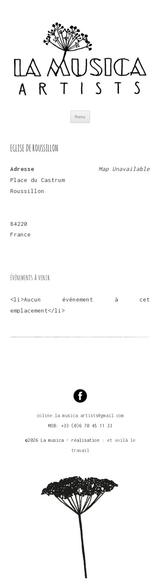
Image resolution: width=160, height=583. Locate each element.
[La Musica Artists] (80, 55)
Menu (80, 116)
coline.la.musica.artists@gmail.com (80, 415)
